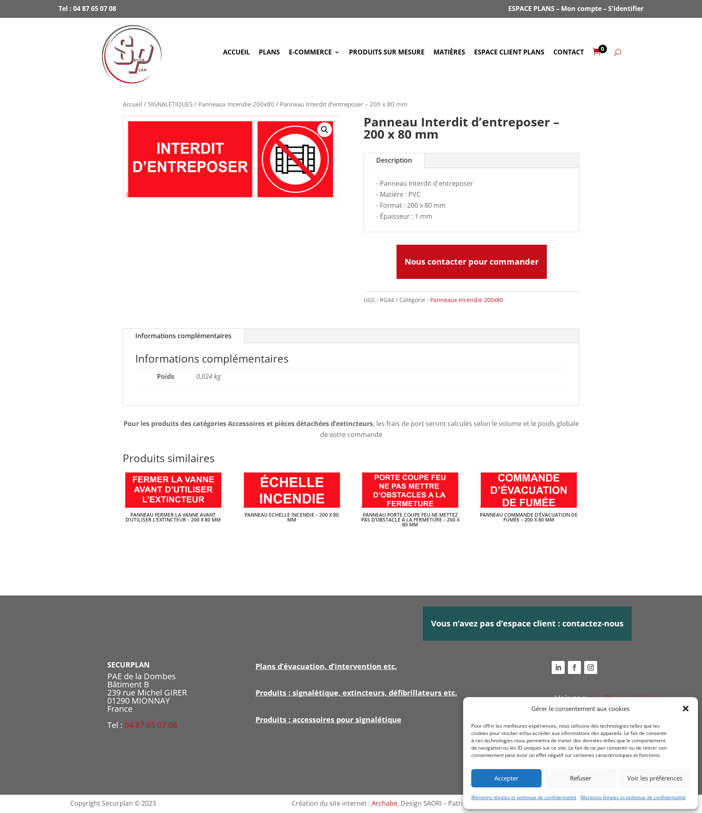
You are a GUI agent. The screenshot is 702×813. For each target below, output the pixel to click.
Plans (269, 53)
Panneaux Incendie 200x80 (236, 104)
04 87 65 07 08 (94, 8)
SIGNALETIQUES (170, 104)
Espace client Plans (509, 53)
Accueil (236, 53)
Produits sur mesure (387, 53)
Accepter (506, 778)
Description (394, 160)
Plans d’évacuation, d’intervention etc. (326, 666)
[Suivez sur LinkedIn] (558, 667)
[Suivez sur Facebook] (574, 667)
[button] (686, 708)
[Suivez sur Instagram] (590, 667)
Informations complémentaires (183, 335)
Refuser (580, 778)
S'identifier (626, 8)
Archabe (384, 803)
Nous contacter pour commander (472, 261)
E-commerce (310, 53)
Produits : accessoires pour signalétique (328, 719)
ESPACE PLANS (531, 8)
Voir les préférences (654, 778)
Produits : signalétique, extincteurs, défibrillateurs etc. (356, 693)
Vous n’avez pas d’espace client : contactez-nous (527, 623)
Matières (449, 53)
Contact (568, 53)
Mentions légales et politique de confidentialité (523, 797)
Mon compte (581, 8)
